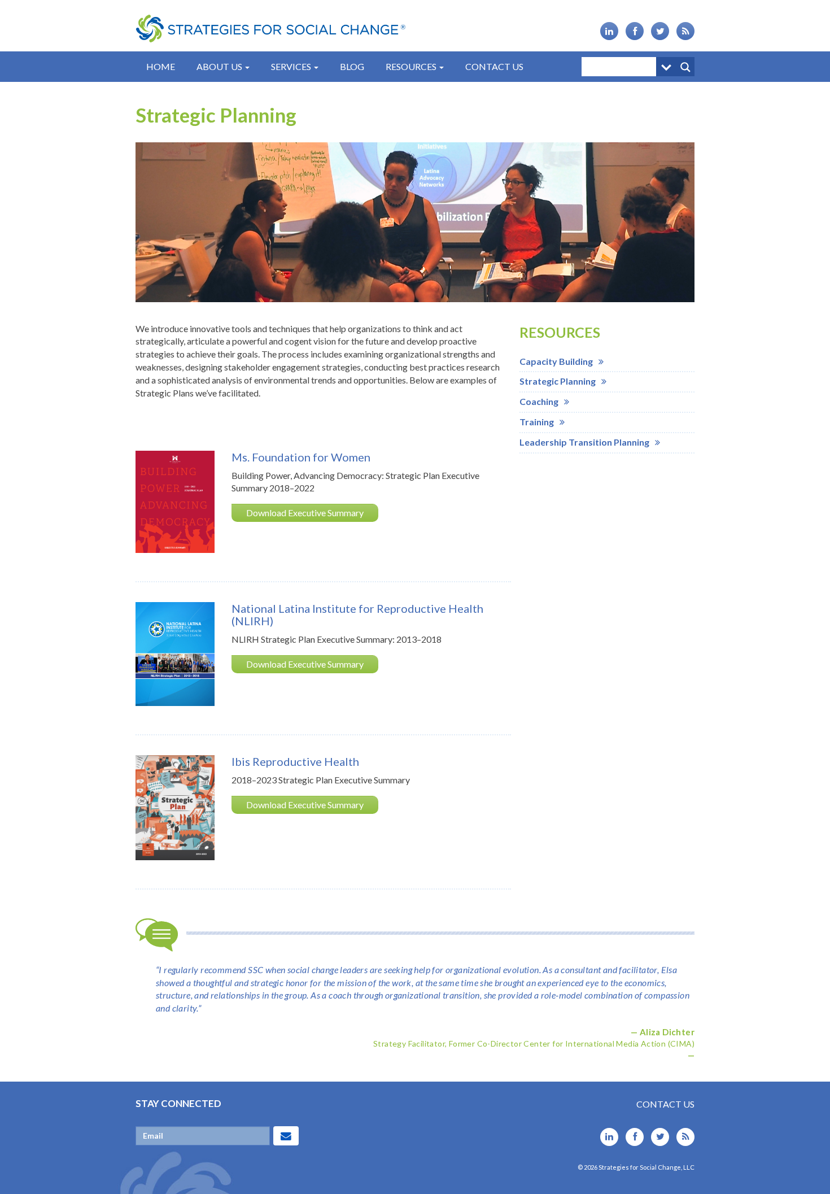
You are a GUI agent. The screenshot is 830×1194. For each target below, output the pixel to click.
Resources (412, 66)
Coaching (538, 401)
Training (536, 421)
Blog (352, 66)
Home (160, 66)
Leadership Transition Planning (584, 442)
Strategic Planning (557, 381)
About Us (220, 66)
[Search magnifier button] (684, 66)
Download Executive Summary (305, 512)
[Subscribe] (286, 1135)
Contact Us (494, 66)
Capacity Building (556, 361)
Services (292, 66)
